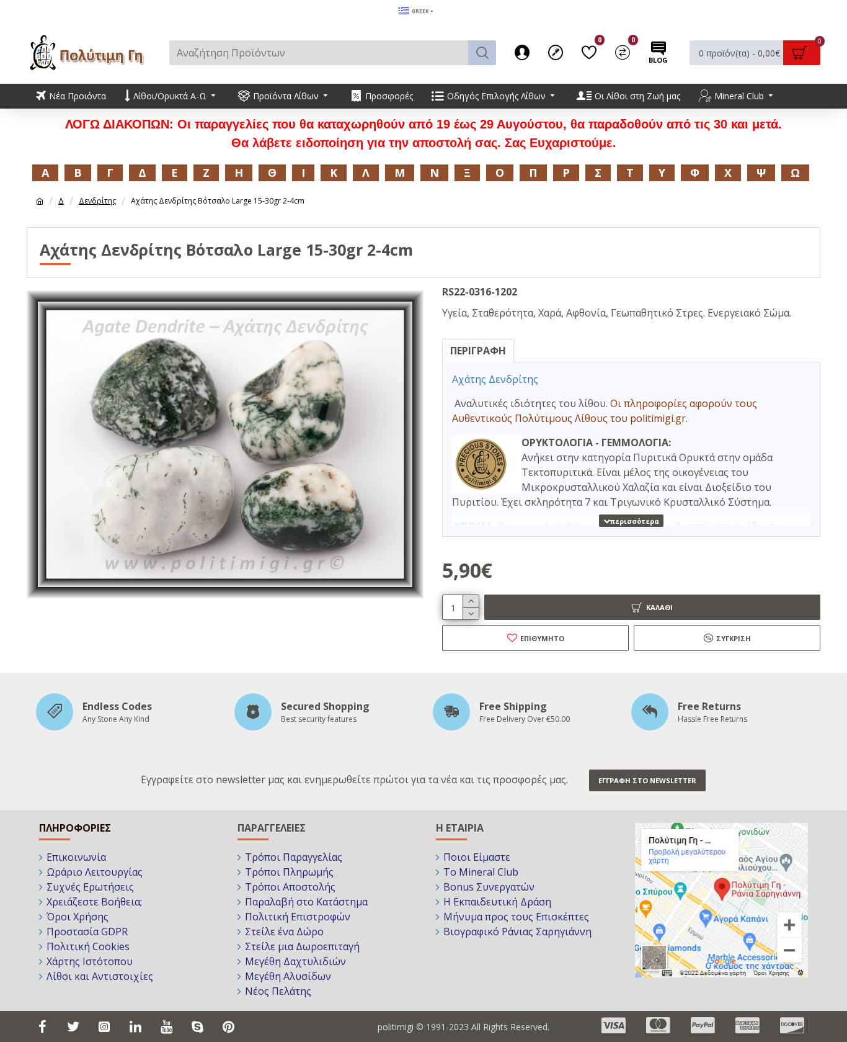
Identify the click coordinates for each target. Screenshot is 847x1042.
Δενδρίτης (97, 200)
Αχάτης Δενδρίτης (495, 379)
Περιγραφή (478, 350)
